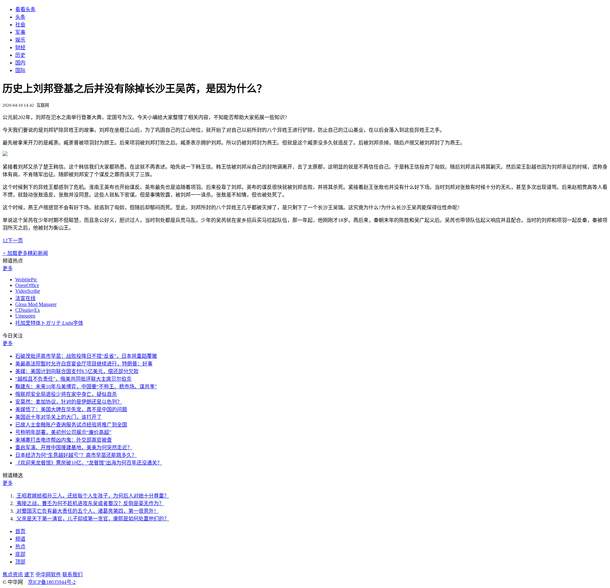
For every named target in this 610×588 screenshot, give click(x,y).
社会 (20, 24)
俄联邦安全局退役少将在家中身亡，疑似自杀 (66, 394)
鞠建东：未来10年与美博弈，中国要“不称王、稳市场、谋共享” (86, 386)
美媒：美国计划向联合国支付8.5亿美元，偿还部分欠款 (77, 371)
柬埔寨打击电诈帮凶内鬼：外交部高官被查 (63, 440)
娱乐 (20, 40)
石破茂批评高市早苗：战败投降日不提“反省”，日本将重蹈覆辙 (86, 356)
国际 (20, 70)
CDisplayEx (27, 310)
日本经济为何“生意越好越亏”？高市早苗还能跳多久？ (76, 455)
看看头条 (25, 9)
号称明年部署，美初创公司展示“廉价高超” (63, 432)
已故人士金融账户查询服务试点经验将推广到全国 (71, 424)
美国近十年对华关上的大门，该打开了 (58, 417)
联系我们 (72, 574)
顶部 (20, 562)
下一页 (15, 240)
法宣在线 (25, 298)
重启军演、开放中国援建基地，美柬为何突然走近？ (73, 447)
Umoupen (25, 315)
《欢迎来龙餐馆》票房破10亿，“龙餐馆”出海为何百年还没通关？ (88, 462)
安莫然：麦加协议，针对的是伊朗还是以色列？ (68, 401)
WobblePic (26, 279)
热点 (20, 546)
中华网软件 (48, 574)
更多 (8, 268)
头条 (20, 17)
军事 (20, 32)
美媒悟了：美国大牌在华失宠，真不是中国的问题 (71, 409)
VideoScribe (27, 291)
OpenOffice (27, 285)
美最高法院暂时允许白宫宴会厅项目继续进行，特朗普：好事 (83, 363)
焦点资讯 (13, 574)
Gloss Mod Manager (36, 304)
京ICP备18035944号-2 (52, 582)
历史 (20, 55)
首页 (20, 531)
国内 (20, 62)
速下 (29, 574)
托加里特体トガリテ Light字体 (49, 323)
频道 (20, 539)
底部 (20, 554)
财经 (20, 47)
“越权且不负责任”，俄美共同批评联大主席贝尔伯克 (73, 379)
